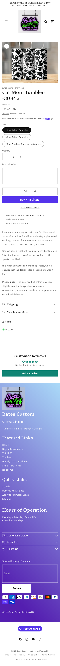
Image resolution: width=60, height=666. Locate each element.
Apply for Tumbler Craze (15, 494)
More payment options (30, 207)
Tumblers (7, 457)
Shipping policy (21, 659)
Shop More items (11, 465)
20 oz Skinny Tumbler (17, 130)
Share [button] (8, 321)
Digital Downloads (12, 449)
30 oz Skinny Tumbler (17, 137)
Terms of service (48, 655)
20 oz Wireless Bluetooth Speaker (23, 144)
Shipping (5, 113)
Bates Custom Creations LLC (28, 651)
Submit (17, 588)
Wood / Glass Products (15, 461)
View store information (17, 223)
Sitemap (6, 499)
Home (5, 445)
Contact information (39, 659)
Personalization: (9, 164)
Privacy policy (33, 655)
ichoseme (7, 469)
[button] (6, 21)
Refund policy (19, 655)
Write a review (30, 373)
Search (6, 486)
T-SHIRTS (7, 453)
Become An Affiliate (13, 490)
